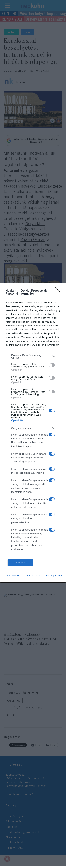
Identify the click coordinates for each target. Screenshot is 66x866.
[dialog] (33, 433)
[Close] (58, 290)
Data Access (33, 575)
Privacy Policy (54, 575)
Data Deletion (12, 575)
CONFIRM (20, 562)
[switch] (52, 365)
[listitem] (33, 356)
